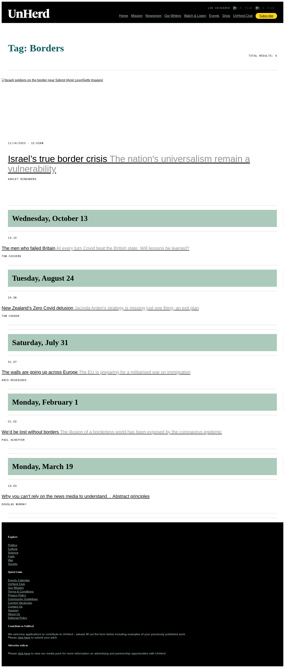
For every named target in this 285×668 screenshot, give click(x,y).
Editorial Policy (17, 618)
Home (123, 16)
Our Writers (172, 16)
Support (13, 610)
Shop (226, 16)
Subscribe (266, 16)
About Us (14, 614)
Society (13, 564)
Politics (12, 545)
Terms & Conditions (21, 591)
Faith (11, 556)
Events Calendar (19, 580)
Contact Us (15, 606)
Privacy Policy (17, 595)
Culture (13, 549)
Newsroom (153, 16)
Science (13, 552)
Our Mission (16, 587)
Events (214, 16)
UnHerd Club (243, 16)
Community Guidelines (23, 599)
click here (24, 637)
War (10, 560)
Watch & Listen (195, 16)
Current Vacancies (20, 602)
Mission (136, 16)
